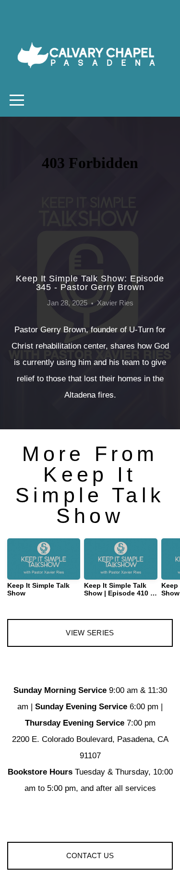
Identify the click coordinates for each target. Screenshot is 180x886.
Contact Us (90, 855)
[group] (43, 571)
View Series (90, 633)
